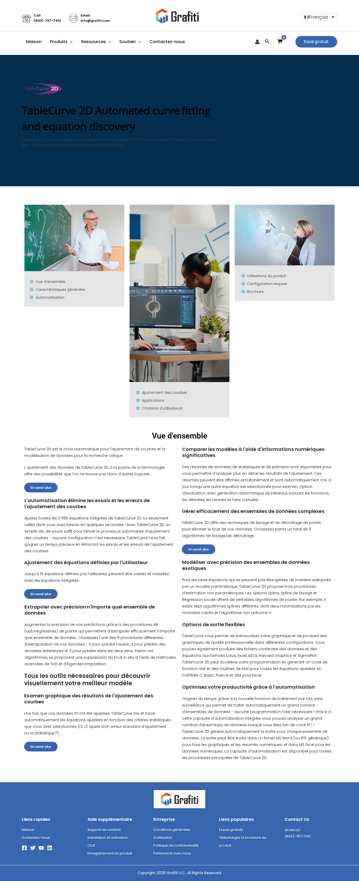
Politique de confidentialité (176, 845)
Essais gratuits (231, 829)
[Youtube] (41, 848)
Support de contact (104, 829)
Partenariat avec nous (172, 853)
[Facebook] (24, 848)
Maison (34, 42)
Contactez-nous (167, 42)
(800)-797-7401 (47, 20)
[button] (70, 41)
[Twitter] (32, 848)
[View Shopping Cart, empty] (280, 42)
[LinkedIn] (49, 848)
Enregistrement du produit (110, 853)
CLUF (91, 845)
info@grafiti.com (95, 20)
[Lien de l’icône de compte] (257, 41)
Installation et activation (108, 837)
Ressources (93, 42)
